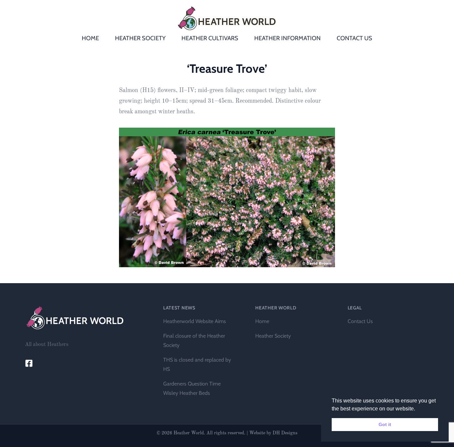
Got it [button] (385, 424)
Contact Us (360, 321)
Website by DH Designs (273, 433)
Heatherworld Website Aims (194, 321)
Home (262, 321)
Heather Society (273, 336)
